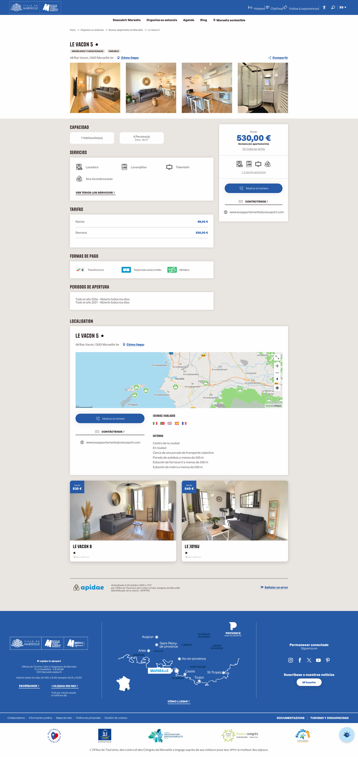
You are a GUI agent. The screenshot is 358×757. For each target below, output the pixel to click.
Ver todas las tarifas (253, 148)
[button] (333, 7)
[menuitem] (35, 7)
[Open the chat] (346, 734)
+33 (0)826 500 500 (63, 685)
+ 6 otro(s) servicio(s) (253, 172)
